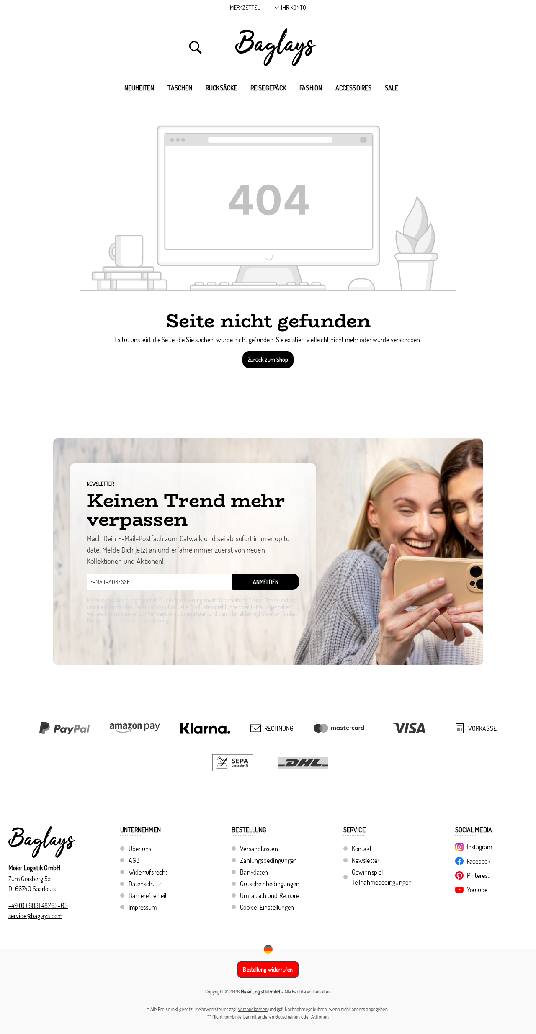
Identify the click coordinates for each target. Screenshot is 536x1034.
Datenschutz (145, 884)
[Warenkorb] (348, 47)
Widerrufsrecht (148, 872)
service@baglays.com (35, 915)
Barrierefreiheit (148, 895)
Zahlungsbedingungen (268, 860)
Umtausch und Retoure (269, 895)
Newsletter (365, 860)
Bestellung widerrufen (268, 969)
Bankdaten (254, 872)
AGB (134, 860)
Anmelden (265, 581)
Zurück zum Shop (268, 359)
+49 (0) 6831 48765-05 (38, 905)
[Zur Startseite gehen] (275, 47)
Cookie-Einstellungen (267, 907)
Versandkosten (259, 848)
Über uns (140, 848)
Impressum (143, 907)
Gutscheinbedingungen (269, 884)
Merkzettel (245, 7)
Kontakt (362, 848)
